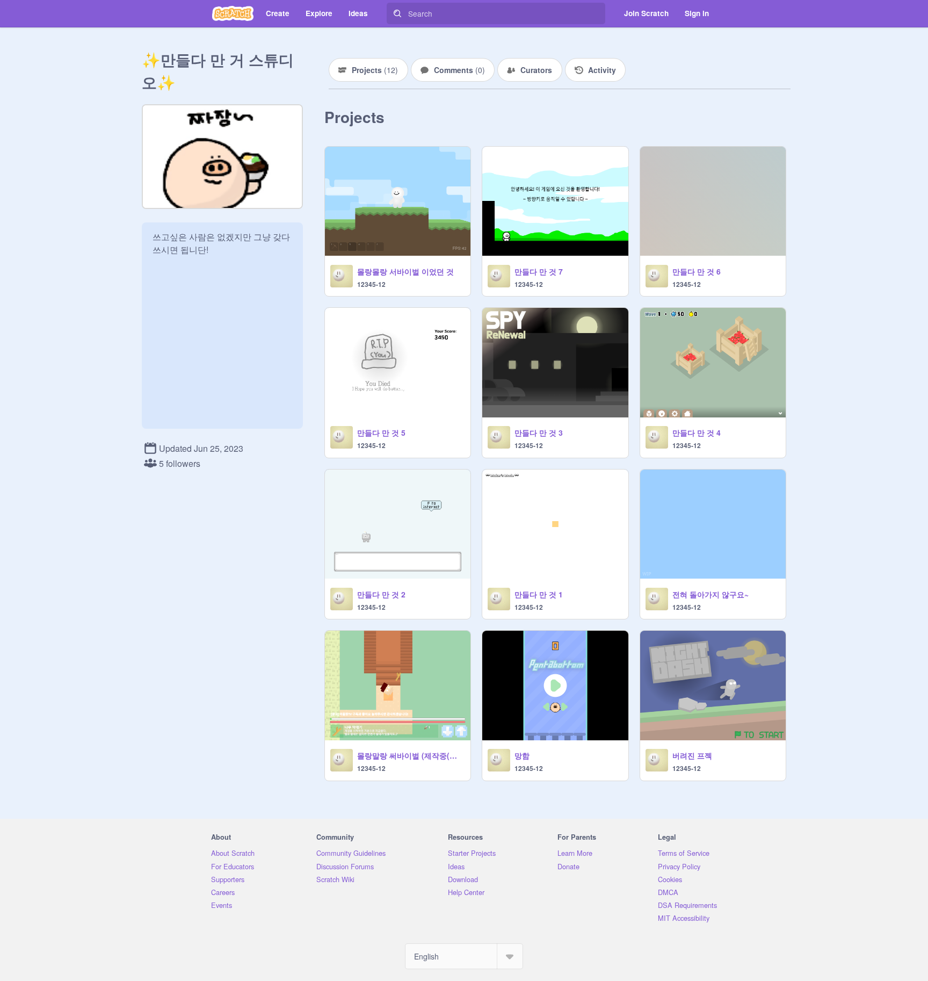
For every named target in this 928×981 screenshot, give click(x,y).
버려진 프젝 (692, 755)
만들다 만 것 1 (538, 594)
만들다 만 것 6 (696, 271)
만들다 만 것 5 (381, 432)
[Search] (397, 13)
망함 (522, 755)
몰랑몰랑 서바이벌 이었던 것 (405, 271)
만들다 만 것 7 (538, 271)
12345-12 (371, 284)
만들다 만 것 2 (381, 594)
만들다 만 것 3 (538, 432)
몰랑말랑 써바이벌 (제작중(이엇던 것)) (410, 755)
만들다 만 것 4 (696, 432)
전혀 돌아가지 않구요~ (710, 594)
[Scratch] (233, 13)
